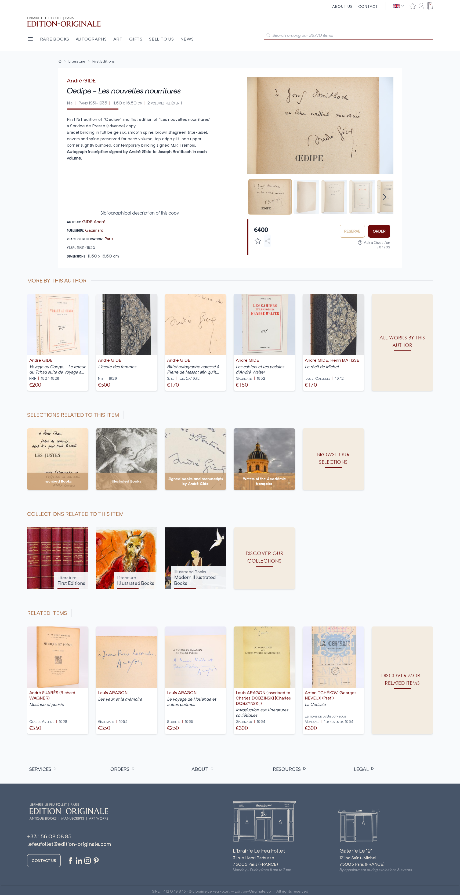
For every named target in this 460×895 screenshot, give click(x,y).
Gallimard (94, 230)
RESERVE (352, 231)
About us (342, 6)
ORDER (379, 231)
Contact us (44, 860)
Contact (368, 6)
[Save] (258, 240)
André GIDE (81, 80)
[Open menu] (30, 39)
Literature (76, 61)
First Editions (103, 61)
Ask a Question (377, 242)
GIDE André (94, 221)
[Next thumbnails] (384, 197)
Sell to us (161, 39)
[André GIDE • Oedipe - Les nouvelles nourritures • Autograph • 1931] (269, 197)
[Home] (59, 61)
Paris (108, 238)
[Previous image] (254, 125)
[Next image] (386, 125)
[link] (402, 680)
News (187, 39)
